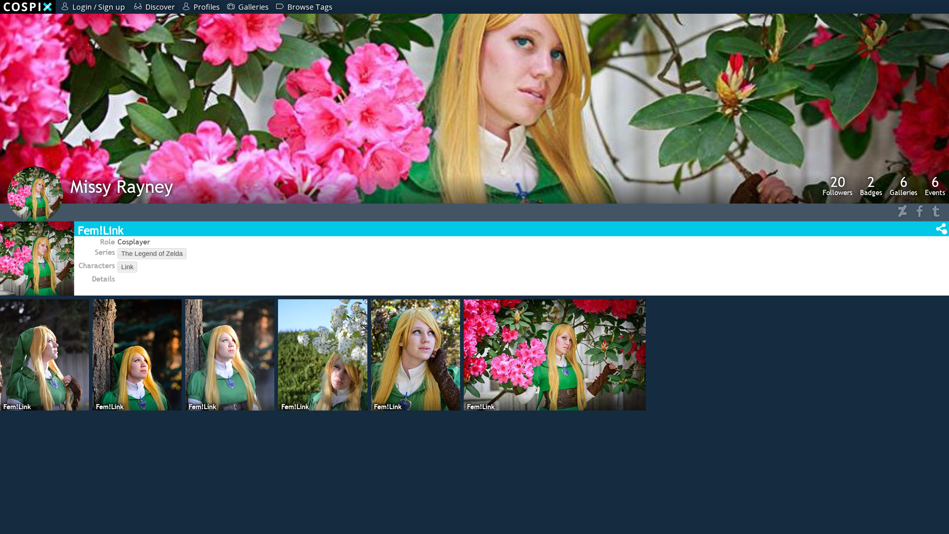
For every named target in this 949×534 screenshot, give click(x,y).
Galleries (903, 186)
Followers (838, 186)
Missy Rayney (121, 186)
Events (935, 186)
